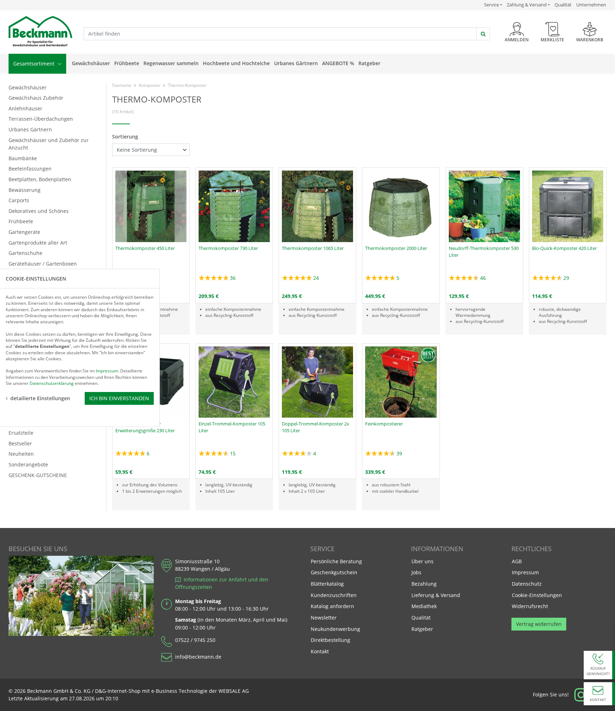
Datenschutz (527, 583)
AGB (517, 561)
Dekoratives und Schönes (39, 211)
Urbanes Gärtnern (296, 63)
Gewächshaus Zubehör (36, 97)
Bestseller (20, 443)
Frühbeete (126, 63)
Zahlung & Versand (527, 5)
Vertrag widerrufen (539, 624)
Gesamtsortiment (34, 63)
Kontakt (320, 651)
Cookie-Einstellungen (537, 595)
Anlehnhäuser (25, 108)
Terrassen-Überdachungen (41, 118)
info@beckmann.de (198, 656)
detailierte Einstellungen (40, 398)
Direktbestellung (330, 640)
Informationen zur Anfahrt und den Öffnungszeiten (221, 583)
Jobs (416, 572)
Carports (19, 200)
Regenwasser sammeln (171, 63)
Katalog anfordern (332, 606)
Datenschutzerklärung (52, 383)
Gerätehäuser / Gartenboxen (43, 263)
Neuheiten (21, 453)
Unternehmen (591, 4)
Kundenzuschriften (334, 595)
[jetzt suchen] (483, 33)
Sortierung (125, 136)
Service (493, 4)
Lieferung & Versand (435, 595)
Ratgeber (369, 63)
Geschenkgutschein (334, 572)
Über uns (422, 561)
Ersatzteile (21, 432)
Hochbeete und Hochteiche (236, 63)
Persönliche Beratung (336, 561)
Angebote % (338, 63)
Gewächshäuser (91, 63)
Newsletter (324, 617)
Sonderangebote (28, 464)
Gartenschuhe (25, 253)
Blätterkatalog (327, 583)
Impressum (525, 572)
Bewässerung (25, 190)
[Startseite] (40, 31)
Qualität (563, 4)
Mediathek (424, 606)
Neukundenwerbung (335, 629)
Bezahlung (424, 583)
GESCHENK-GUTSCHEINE (38, 475)
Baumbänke (23, 158)
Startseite (121, 85)
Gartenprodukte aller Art (38, 242)
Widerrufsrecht (530, 606)
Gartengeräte (24, 232)
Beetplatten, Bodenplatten (40, 179)
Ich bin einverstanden (119, 398)
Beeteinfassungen (30, 168)
